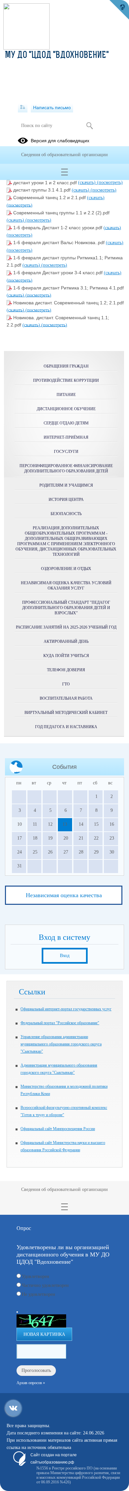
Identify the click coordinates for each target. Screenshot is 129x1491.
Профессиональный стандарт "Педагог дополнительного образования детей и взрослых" (66, 607)
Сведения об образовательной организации (64, 154)
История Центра (66, 499)
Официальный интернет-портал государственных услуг (66, 1009)
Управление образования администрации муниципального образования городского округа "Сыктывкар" (61, 1044)
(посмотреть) (110, 182)
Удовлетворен (35, 1276)
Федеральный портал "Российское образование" (60, 1023)
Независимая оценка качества (64, 895)
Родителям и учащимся (66, 485)
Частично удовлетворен (45, 1285)
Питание (66, 394)
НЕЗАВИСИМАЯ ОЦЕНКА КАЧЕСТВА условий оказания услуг (66, 586)
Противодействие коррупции (66, 380)
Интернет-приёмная (66, 437)
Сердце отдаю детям (66, 423)
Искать (89, 126)
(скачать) (87, 182)
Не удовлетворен (38, 1294)
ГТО (66, 684)
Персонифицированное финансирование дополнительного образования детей (66, 468)
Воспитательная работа (66, 698)
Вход (64, 955)
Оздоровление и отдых (66, 568)
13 (65, 824)
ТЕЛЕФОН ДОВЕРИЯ (66, 670)
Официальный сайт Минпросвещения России (58, 1128)
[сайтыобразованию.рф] (119, 10)
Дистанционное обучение (66, 409)
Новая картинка (44, 1334)
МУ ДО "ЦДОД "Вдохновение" (57, 55)
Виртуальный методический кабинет (66, 712)
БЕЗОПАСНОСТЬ (66, 513)
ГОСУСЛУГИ (66, 451)
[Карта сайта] (22, 107)
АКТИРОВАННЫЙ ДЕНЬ (66, 641)
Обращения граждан (66, 366)
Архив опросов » (31, 1383)
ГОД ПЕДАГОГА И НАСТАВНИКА (66, 726)
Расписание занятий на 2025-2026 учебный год (66, 627)
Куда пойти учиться (66, 655)
